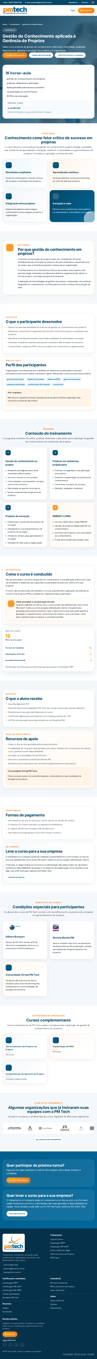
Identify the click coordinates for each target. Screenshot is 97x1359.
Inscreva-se (10, 1334)
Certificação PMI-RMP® (12, 1290)
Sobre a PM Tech (57, 1300)
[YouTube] (22, 1345)
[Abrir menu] (48, 10)
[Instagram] (16, 1345)
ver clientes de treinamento (48, 1139)
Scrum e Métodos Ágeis (60, 1250)
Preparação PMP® (57, 1243)
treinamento (15, 24)
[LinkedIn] (10, 1345)
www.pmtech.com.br (12, 1272)
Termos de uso (80, 1354)
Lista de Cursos (56, 1239)
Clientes (53, 1304)
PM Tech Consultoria (58, 1283)
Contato (84, 2)
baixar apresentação (41, 55)
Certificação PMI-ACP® (12, 1286)
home (5, 24)
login (73, 10)
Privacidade (68, 1354)
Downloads (7, 1311)
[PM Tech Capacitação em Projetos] (15, 10)
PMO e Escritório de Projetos (62, 1254)
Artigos (5, 1308)
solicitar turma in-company (70, 55)
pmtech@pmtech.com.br (14, 1268)
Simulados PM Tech (11, 1297)
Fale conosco (86, 10)
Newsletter (73, 2)
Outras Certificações (11, 1294)
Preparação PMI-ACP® (59, 1247)
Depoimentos (56, 1308)
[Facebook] (5, 1345)
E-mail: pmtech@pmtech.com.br (38, 2)
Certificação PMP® (10, 1283)
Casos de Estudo (57, 1290)
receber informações (15, 55)
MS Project (54, 1258)
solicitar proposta (16, 877)
